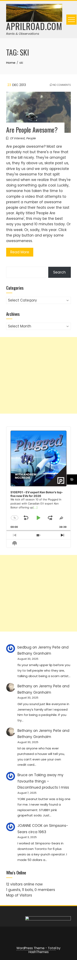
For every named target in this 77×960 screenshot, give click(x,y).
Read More (19, 252)
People (31, 138)
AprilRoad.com (34, 26)
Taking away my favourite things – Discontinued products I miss (43, 781)
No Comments (61, 85)
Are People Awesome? (32, 129)
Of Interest (17, 138)
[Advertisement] (38, 375)
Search (59, 272)
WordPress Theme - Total (36, 948)
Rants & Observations (22, 33)
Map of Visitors (19, 895)
